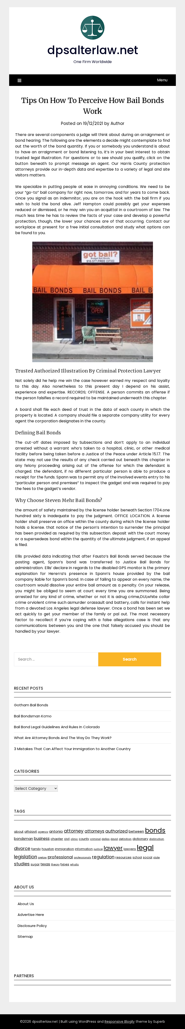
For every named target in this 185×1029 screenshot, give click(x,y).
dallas (106, 839)
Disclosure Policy (32, 925)
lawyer (113, 848)
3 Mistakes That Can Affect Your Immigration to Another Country (72, 748)
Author (117, 123)
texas (45, 864)
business (42, 838)
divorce (22, 848)
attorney (74, 831)
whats (74, 864)
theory (55, 864)
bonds (155, 830)
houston (48, 849)
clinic (74, 839)
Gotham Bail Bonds (31, 704)
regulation (103, 857)
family (36, 849)
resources (123, 857)
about (18, 832)
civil (67, 839)
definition (125, 839)
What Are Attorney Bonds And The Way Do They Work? (63, 737)
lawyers (130, 849)
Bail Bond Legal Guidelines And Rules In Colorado (57, 726)
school (137, 857)
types (64, 864)
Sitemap (25, 936)
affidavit (30, 832)
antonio (56, 831)
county (84, 839)
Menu (162, 80)
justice (98, 849)
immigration (64, 849)
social (147, 857)
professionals (82, 857)
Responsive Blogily (120, 1021)
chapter (57, 839)
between (136, 831)
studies (22, 864)
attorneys (94, 831)
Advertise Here (31, 914)
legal (145, 847)
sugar (35, 864)
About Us (26, 903)
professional (60, 857)
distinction (156, 839)
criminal (95, 839)
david (114, 839)
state (156, 857)
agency (43, 832)
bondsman (23, 838)
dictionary (140, 839)
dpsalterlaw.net (92, 50)
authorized (116, 831)
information (84, 849)
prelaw (42, 857)
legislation (25, 857)
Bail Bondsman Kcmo (33, 716)
